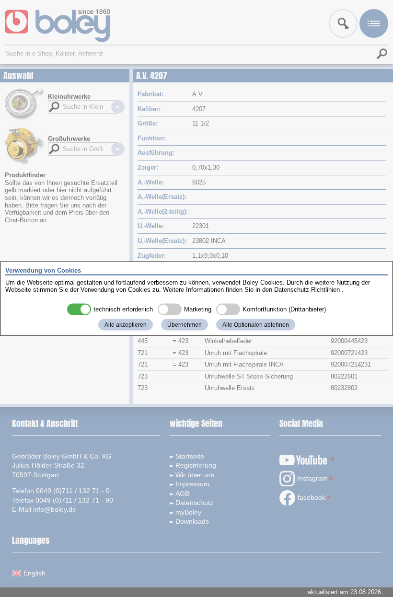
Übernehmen (184, 324)
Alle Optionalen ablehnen (255, 324)
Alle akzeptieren (125, 324)
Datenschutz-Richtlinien (307, 289)
